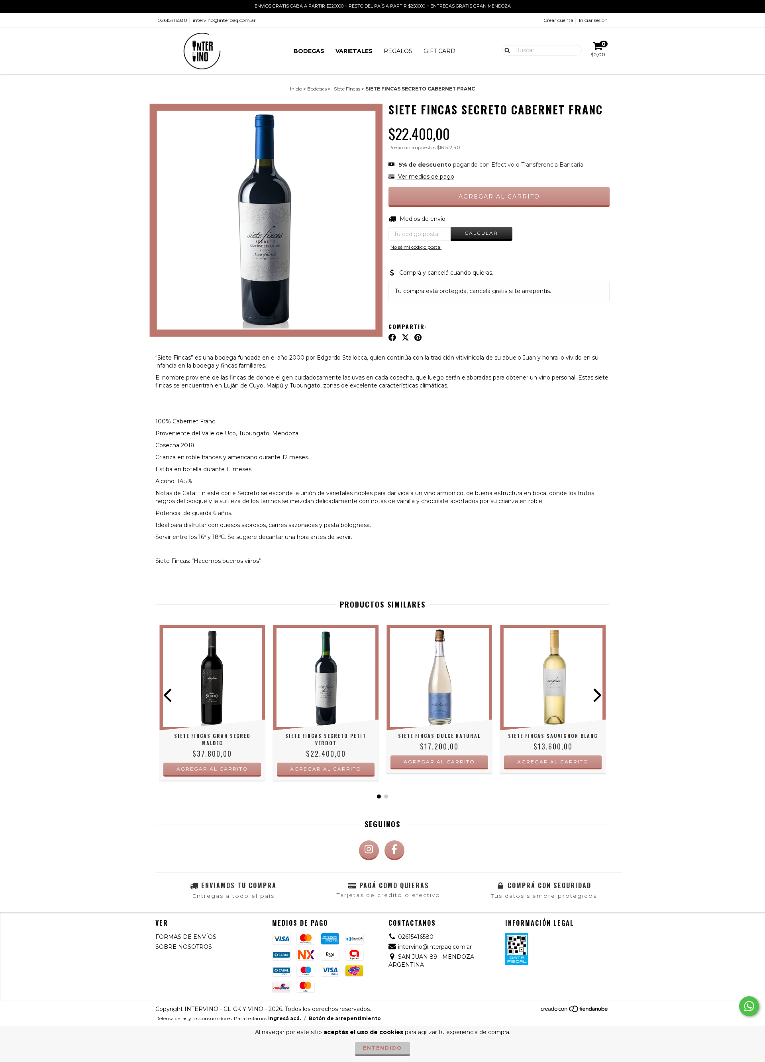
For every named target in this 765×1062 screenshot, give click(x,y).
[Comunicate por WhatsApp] (749, 1006)
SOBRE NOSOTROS (183, 946)
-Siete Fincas (346, 89)
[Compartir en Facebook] (392, 338)
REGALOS (398, 51)
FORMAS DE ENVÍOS (185, 936)
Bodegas (317, 89)
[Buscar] (505, 50)
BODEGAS (309, 51)
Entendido (382, 1048)
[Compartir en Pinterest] (418, 338)
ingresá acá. (284, 1018)
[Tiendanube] (575, 1011)
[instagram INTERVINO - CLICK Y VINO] (369, 850)
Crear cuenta (558, 20)
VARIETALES (354, 51)
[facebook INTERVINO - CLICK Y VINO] (394, 850)
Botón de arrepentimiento (345, 1018)
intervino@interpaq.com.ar (224, 20)
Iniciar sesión (593, 20)
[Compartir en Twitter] (405, 338)
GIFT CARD (439, 51)
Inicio (296, 89)
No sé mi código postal (415, 247)
